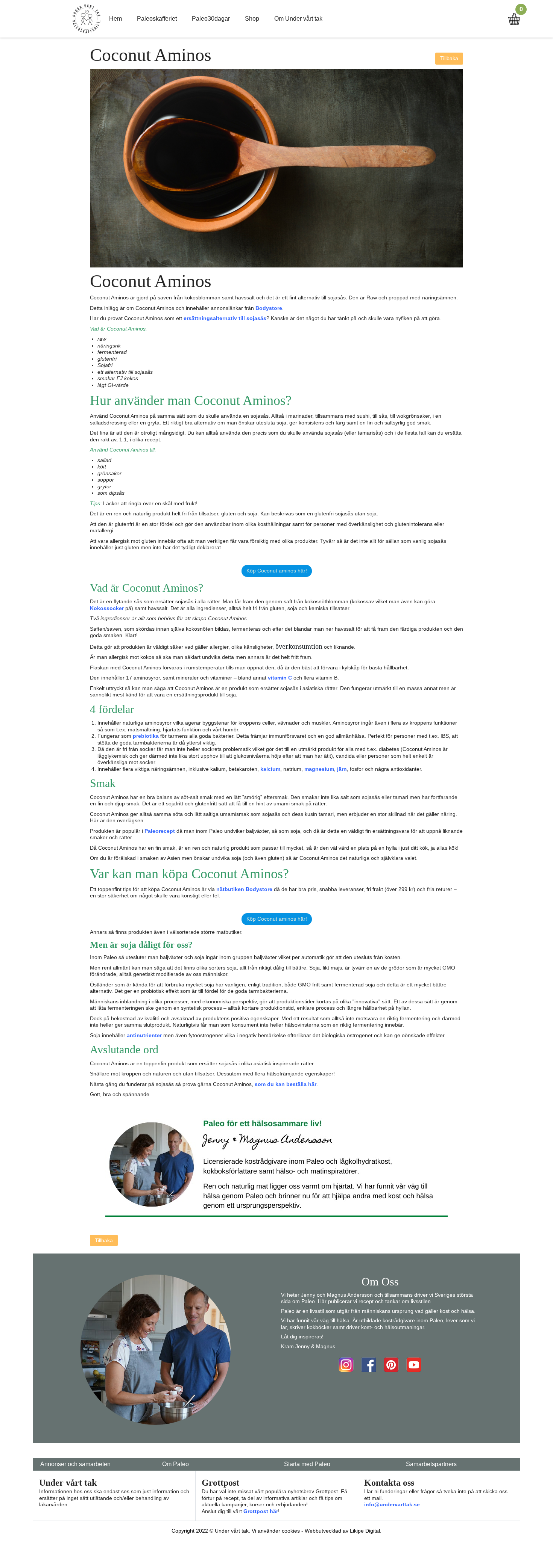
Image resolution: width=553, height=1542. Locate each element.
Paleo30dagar (211, 18)
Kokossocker (107, 608)
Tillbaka (449, 58)
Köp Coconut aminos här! (276, 571)
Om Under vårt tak (298, 18)
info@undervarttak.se (392, 1504)
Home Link (86, 19)
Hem (115, 18)
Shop (252, 18)
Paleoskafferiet (157, 18)
